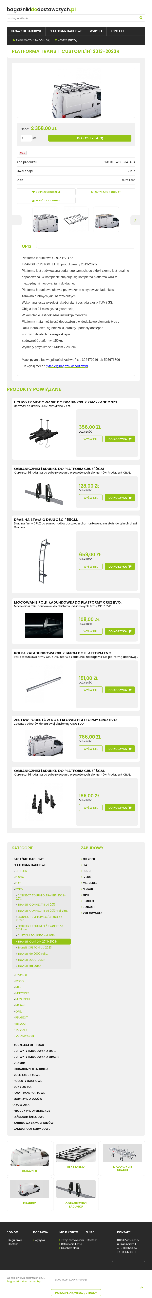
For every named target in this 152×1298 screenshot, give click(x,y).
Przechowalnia (70, 1248)
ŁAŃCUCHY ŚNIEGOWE (28, 1117)
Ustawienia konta (71, 1244)
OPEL (18, 1012)
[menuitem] (26, 31)
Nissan (88, 889)
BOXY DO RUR (22, 1087)
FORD (19, 889)
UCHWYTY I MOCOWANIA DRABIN (36, 1057)
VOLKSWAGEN (24, 1036)
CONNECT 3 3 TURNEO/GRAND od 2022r (39, 918)
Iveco (87, 877)
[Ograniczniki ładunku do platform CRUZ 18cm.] (44, 802)
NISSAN (20, 1005)
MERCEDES (22, 993)
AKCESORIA (21, 1105)
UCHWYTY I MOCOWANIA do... (34, 1051)
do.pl (41, 9)
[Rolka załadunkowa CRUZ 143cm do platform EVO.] (44, 684)
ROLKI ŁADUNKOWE (26, 1075)
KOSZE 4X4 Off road (28, 1045)
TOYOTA (21, 1030)
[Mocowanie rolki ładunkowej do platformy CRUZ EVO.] (44, 626)
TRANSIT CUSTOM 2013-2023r (37, 942)
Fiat (86, 865)
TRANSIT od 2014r (29, 966)
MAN (18, 987)
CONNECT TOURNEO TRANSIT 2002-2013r (41, 897)
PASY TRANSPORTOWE (29, 1093)
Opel (86, 895)
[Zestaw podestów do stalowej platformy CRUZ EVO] (44, 743)
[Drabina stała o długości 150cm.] (44, 561)
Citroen (89, 859)
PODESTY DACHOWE (27, 1081)
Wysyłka (40, 1240)
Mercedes (90, 883)
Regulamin (15, 1240)
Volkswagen (93, 913)
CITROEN (21, 871)
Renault (89, 907)
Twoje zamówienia (72, 1240)
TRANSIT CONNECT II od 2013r (37, 905)
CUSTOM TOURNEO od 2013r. (37, 935)
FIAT (18, 883)
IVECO (19, 981)
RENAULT (21, 1024)
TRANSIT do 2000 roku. (33, 954)
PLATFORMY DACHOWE (29, 865)
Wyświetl (91, 439)
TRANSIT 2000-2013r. (31, 960)
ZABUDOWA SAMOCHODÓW (33, 1123)
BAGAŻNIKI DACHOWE (28, 859)
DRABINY (19, 1063)
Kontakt (13, 1244)
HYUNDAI (21, 975)
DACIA (19, 877)
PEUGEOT (21, 1017)
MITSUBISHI (22, 999)
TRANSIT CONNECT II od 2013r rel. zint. (43, 911)
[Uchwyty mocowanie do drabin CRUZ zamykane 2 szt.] (44, 433)
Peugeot (89, 901)
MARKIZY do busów (27, 1099)
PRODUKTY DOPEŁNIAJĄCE (31, 1111)
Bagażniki (29, 1171)
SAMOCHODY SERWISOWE (31, 1129)
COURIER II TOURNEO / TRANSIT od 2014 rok (39, 927)
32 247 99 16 (129, 1252)
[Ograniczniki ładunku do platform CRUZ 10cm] (44, 492)
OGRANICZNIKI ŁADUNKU (30, 1069)
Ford (87, 871)
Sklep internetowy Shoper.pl (71, 1279)
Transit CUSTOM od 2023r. (35, 947)
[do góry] (142, 1287)
